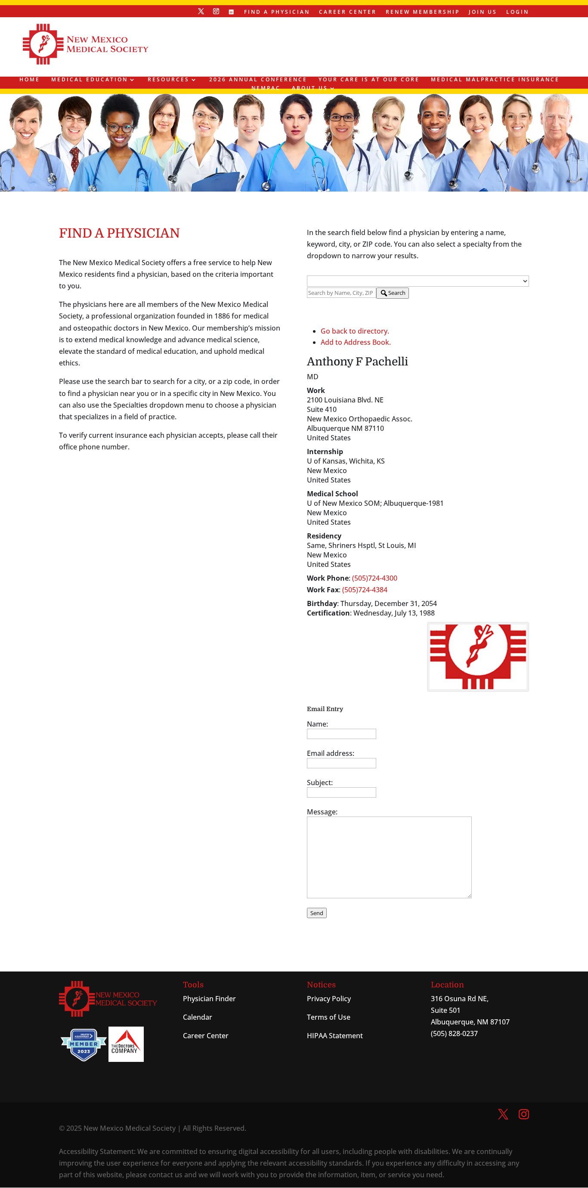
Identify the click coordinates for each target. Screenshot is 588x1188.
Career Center (348, 12)
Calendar (197, 1017)
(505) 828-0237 (454, 1033)
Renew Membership (423, 12)
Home (29, 80)
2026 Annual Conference (258, 80)
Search (396, 293)
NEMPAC (266, 88)
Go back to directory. (355, 331)
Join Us (483, 12)
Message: (322, 812)
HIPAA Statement (335, 1035)
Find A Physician (277, 12)
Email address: (330, 753)
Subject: (320, 782)
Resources (168, 80)
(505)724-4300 (374, 578)
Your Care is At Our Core (369, 80)
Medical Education (89, 80)
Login (517, 12)
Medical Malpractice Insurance (495, 80)
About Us (310, 88)
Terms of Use (328, 1017)
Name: (317, 724)
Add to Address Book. (356, 342)
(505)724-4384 (364, 589)
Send (316, 913)
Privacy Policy (329, 998)
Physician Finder (209, 998)
